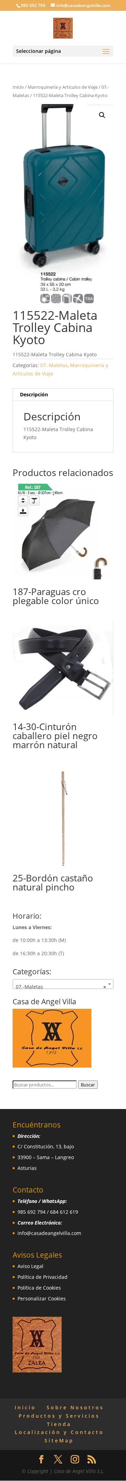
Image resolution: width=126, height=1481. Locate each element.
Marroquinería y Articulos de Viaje (63, 87)
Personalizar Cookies (42, 1298)
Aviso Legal (30, 1266)
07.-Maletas (54, 365)
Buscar (88, 1085)
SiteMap (59, 1440)
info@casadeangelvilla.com (49, 1233)
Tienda (59, 1424)
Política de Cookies (39, 1287)
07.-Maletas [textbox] (61, 986)
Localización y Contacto (59, 1432)
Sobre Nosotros (75, 1407)
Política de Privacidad (43, 1277)
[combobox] (63, 984)
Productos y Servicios (59, 1415)
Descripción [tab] (34, 394)
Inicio (18, 87)
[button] (102, 115)
